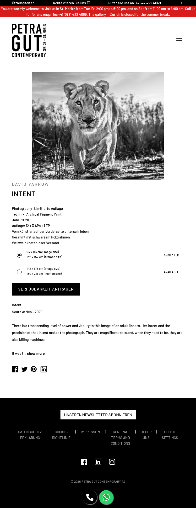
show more (36, 353)
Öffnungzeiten (23, 3)
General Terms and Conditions (120, 437)
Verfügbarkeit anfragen (46, 288)
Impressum (90, 432)
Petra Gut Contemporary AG (103, 481)
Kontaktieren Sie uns (69, 3)
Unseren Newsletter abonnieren (98, 414)
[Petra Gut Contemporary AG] (15, 370)
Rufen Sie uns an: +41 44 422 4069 (134, 3)
